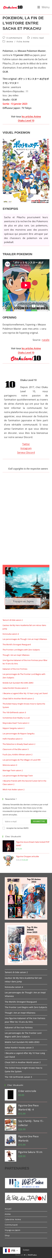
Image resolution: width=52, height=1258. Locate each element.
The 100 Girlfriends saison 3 (14, 712)
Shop (7, 1235)
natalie (45, 339)
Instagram (26, 448)
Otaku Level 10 (26, 120)
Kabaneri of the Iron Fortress (15, 669)
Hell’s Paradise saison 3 (12, 738)
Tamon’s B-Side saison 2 (13, 620)
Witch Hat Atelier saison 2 (13, 789)
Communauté (11, 1224)
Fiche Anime (23, 41)
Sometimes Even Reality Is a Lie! (16, 717)
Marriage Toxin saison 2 (13, 770)
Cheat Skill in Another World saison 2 (18, 698)
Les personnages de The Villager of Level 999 (21, 760)
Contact (26, 1250)
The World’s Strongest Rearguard (17, 644)
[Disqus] (26, 521)
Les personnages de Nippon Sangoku (19, 733)
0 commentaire (14, 37)
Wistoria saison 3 (10, 765)
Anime (9, 41)
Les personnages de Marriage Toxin (18, 775)
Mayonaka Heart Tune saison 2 (16, 723)
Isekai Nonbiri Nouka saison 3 (15, 688)
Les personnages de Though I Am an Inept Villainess (25, 639)
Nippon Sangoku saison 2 (13, 728)
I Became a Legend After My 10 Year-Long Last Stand (25, 693)
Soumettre (39, 821)
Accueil (8, 1208)
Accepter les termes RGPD (17, 828)
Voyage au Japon (12, 1230)
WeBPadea (32, 1255)
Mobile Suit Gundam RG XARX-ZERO (18, 682)
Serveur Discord (26, 452)
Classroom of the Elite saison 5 (16, 749)
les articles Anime (31, 116)
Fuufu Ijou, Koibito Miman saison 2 (17, 754)
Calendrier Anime (13, 1219)
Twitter (26, 444)
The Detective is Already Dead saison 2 (19, 744)
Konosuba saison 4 (11, 634)
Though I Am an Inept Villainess (16, 655)
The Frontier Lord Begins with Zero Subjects (21, 649)
